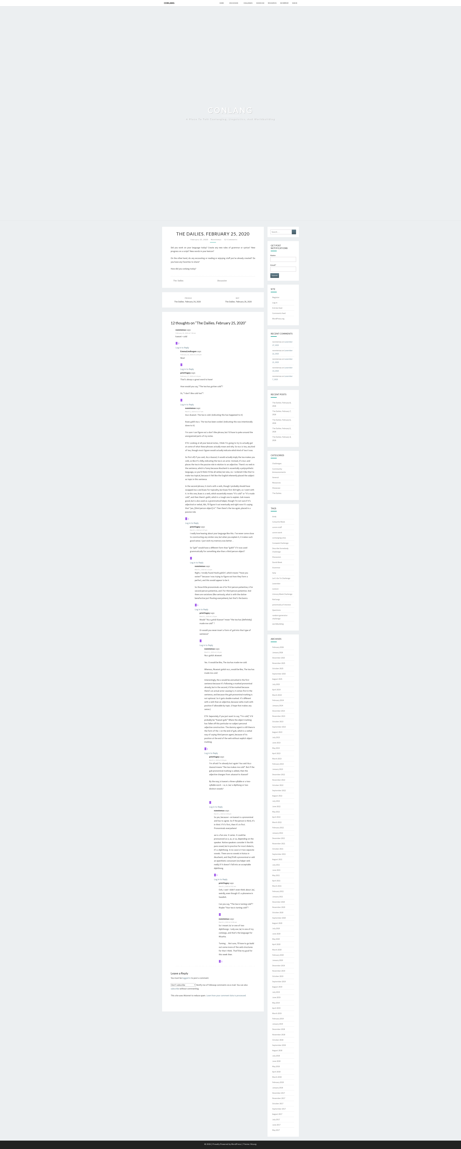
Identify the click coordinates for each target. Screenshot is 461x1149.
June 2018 (276, 1061)
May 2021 (276, 875)
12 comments (230, 239)
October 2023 (277, 721)
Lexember (276, 583)
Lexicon (275, 589)
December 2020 (278, 902)
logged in (186, 978)
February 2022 (278, 827)
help (274, 573)
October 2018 (277, 1040)
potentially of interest (281, 604)
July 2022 (276, 801)
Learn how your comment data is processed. (226, 995)
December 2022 (278, 774)
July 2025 (276, 684)
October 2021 (277, 849)
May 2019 (276, 1003)
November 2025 (278, 663)
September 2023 (279, 727)
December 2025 (278, 658)
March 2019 (277, 1013)
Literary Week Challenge (282, 594)
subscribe (175, 988)
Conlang (169, 2)
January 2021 (277, 896)
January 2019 (277, 1024)
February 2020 (278, 955)
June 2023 (276, 742)
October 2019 (277, 976)
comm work (277, 532)
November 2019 (278, 971)
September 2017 (279, 1109)
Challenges (248, 3)
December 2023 (278, 711)
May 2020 (276, 939)
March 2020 (277, 949)
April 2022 (276, 817)
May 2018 (276, 1066)
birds (274, 516)
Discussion (233, 3)
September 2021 (279, 854)
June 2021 (276, 870)
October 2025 (277, 668)
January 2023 (277, 769)
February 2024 (278, 700)
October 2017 (277, 1103)
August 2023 (277, 732)
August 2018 (277, 1050)
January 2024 (277, 705)
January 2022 (277, 833)
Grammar (276, 567)
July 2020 (276, 928)
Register (275, 297)
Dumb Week (277, 562)
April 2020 (276, 944)
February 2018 (278, 1082)
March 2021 (277, 886)
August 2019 (277, 987)
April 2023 (276, 753)
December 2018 (278, 1029)
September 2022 (279, 790)
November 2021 (278, 843)
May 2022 (276, 811)
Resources (272, 3)
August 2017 (277, 1114)
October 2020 (277, 912)
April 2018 (276, 1071)
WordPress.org (278, 318)
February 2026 (278, 647)
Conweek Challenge (280, 543)
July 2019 (276, 992)
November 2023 (278, 716)
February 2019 (278, 1018)
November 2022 (278, 780)
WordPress (236, 1144)
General (275, 477)
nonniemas (216, 239)
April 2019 (276, 1008)
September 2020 (279, 918)
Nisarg (253, 1144)
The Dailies (178, 280)
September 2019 (279, 981)
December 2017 (278, 1093)
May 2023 (276, 748)
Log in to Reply (182, 347)
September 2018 (279, 1045)
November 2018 (278, 1034)
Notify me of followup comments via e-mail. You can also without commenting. (209, 987)
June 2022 (276, 806)
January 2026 (277, 652)
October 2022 (277, 785)
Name (273, 255)
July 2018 (276, 1055)
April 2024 (276, 689)
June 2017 (276, 1125)
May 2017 (276, 1130)
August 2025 (277, 679)
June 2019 (276, 997)
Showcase (260, 3)
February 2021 (278, 891)
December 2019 (278, 965)
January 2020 (277, 960)
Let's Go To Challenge (281, 578)
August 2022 (277, 796)
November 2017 (278, 1098)
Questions (276, 610)
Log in (274, 302)
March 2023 (277, 758)
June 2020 (276, 933)
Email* (273, 265)
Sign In (294, 3)
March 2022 (277, 822)
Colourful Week (278, 522)
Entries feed (277, 308)
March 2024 (277, 695)
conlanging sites (279, 538)
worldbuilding (278, 624)
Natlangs (276, 599)
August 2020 (277, 923)
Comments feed (278, 313)
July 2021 (276, 865)
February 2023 (278, 764)
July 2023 (276, 737)
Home (222, 3)
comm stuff (277, 527)
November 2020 (278, 907)
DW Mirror (284, 3)
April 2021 (276, 880)
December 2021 (278, 838)
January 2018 (277, 1087)
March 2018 (277, 1077)
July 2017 (276, 1119)
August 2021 (277, 859)
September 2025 (279, 673)
